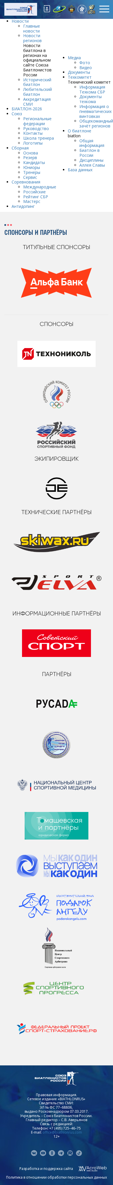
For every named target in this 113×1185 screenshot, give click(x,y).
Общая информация (91, 143)
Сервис (30, 177)
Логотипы (33, 143)
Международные (39, 187)
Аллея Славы (92, 165)
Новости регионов (32, 38)
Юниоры (31, 167)
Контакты (33, 133)
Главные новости (31, 28)
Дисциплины (91, 160)
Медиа (74, 57)
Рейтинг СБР (35, 196)
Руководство (36, 128)
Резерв (30, 157)
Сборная (20, 148)
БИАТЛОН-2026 (27, 108)
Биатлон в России (89, 152)
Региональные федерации (37, 121)
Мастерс (31, 201)
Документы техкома (90, 99)
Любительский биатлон (37, 92)
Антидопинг (23, 206)
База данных (80, 169)
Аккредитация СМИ (37, 101)
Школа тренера (38, 138)
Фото (84, 62)
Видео (85, 67)
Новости (20, 21)
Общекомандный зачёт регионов (96, 123)
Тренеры (31, 172)
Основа (30, 153)
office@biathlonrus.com (62, 1132)
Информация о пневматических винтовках (95, 111)
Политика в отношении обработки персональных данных (56, 1177)
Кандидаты (34, 162)
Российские (34, 192)
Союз (17, 113)
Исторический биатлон (37, 82)
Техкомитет (80, 77)
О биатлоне (79, 131)
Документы (79, 72)
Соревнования (26, 182)
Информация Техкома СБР (92, 89)
